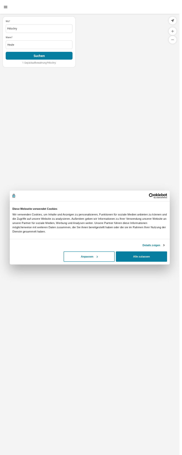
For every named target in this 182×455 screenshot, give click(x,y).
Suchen (39, 56)
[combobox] (39, 28)
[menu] (5, 7)
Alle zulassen (141, 256)
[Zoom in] (172, 31)
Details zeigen (151, 245)
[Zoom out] (172, 40)
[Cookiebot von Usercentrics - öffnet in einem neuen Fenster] (151, 196)
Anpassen (87, 256)
